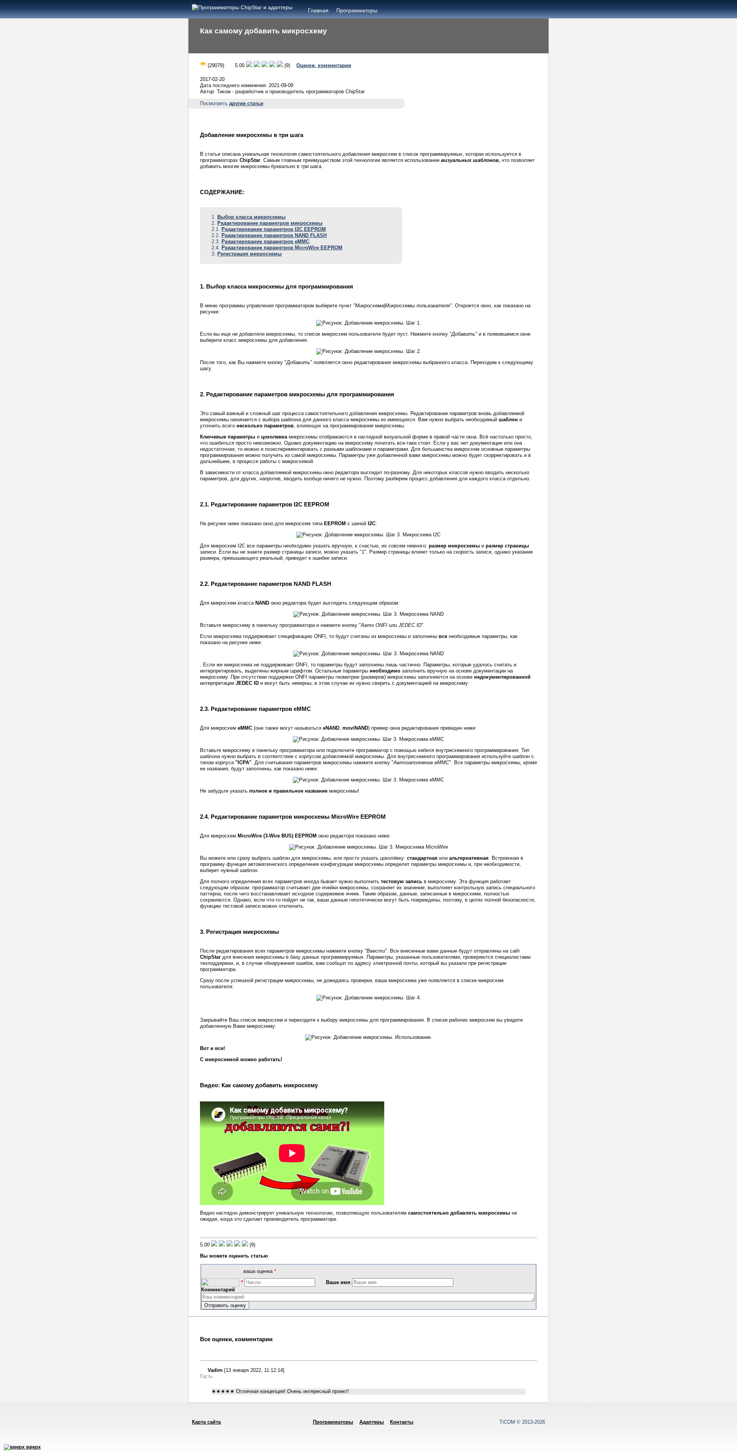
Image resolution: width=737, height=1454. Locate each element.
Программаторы (356, 10)
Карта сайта (206, 1422)
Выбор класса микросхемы (251, 217)
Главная (318, 10)
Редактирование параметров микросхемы (269, 223)
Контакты (401, 1422)
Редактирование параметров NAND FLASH (274, 235)
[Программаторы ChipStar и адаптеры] (242, 7)
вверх (33, 1447)
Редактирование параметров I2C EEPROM (273, 229)
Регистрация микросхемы (249, 254)
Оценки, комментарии (323, 65)
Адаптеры (371, 1422)
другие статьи (246, 103)
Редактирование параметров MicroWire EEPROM (281, 248)
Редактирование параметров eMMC (265, 241)
